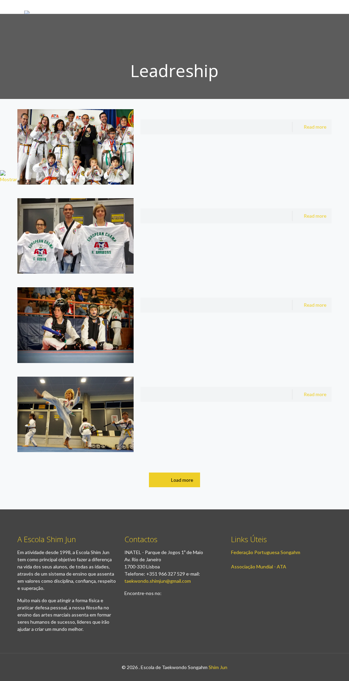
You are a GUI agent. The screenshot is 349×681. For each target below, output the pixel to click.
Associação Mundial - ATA (258, 566)
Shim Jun (218, 667)
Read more (315, 127)
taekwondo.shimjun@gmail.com (157, 581)
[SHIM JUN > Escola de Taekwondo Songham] (49, 7)
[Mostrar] (8, 179)
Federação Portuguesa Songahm (265, 552)
